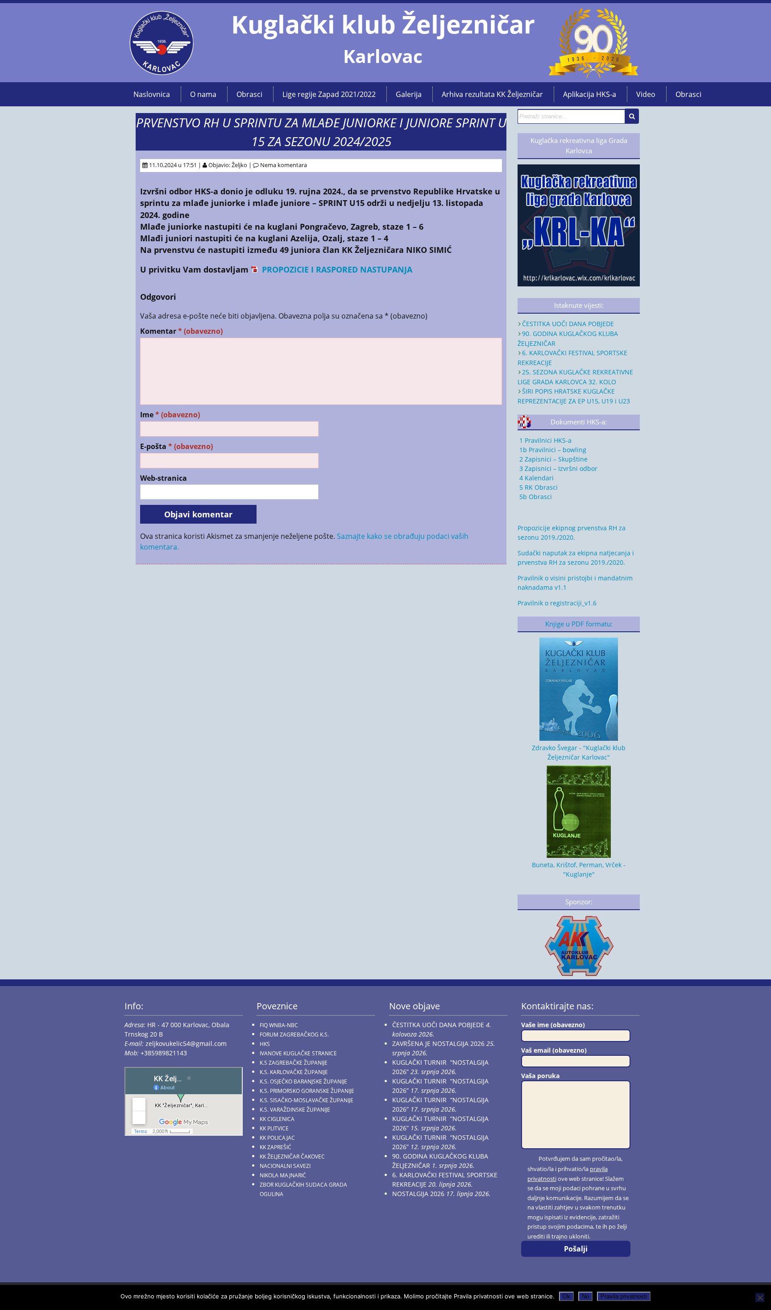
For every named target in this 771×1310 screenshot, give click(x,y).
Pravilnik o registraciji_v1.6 (557, 603)
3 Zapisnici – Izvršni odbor (557, 468)
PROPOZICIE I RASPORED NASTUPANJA (336, 269)
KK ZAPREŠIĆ (275, 1147)
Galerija (409, 94)
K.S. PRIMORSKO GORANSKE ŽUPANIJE (307, 1091)
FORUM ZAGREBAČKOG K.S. (294, 1034)
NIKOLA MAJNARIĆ (283, 1175)
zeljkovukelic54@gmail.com (186, 1043)
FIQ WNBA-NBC (279, 1025)
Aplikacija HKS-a (589, 94)
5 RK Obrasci (538, 487)
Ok (566, 1296)
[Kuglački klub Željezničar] (161, 71)
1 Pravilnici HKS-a (545, 440)
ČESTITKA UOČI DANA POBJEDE (568, 323)
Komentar (181, 331)
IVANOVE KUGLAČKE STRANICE (298, 1053)
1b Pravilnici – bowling (552, 449)
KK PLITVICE (274, 1128)
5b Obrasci (535, 496)
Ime (170, 415)
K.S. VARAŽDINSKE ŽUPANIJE (295, 1109)
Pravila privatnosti (624, 1296)
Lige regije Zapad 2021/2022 (329, 94)
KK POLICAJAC (277, 1138)
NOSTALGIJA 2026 (418, 1193)
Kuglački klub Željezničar (383, 24)
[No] (759, 1297)
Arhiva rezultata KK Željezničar (492, 94)
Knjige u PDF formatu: (579, 624)
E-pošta (176, 446)
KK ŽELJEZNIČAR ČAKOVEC (292, 1156)
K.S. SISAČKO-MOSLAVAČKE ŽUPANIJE (306, 1100)
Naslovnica (151, 94)
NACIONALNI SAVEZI (285, 1166)
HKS (265, 1044)
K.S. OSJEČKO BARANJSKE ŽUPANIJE (303, 1081)
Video (645, 94)
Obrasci (249, 94)
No (585, 1296)
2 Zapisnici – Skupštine (553, 459)
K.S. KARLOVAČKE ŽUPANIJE (294, 1072)
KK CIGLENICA (277, 1119)
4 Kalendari (536, 478)
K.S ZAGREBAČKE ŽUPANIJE (293, 1062)
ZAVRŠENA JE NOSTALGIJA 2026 (438, 1043)
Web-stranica (163, 478)
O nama (203, 94)
